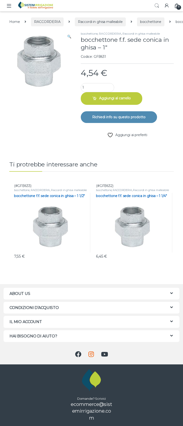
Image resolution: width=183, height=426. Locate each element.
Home (14, 22)
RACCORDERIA (47, 22)
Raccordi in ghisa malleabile (100, 22)
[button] (69, 37)
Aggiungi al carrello (115, 98)
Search (156, 5)
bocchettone (150, 22)
